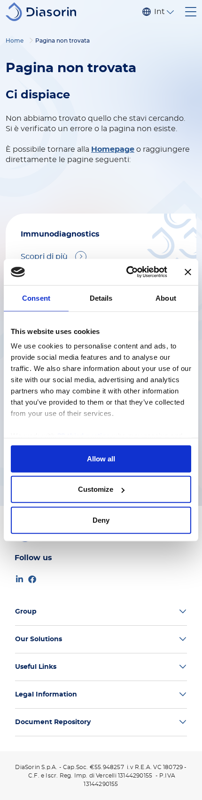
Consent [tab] (36, 298)
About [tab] (165, 298)
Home (14, 41)
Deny (101, 520)
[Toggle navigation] (190, 11)
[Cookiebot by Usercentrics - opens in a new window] (127, 272)
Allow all (101, 458)
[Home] (44, 11)
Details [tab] (101, 298)
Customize (95, 489)
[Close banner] (188, 272)
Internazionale (159, 11)
